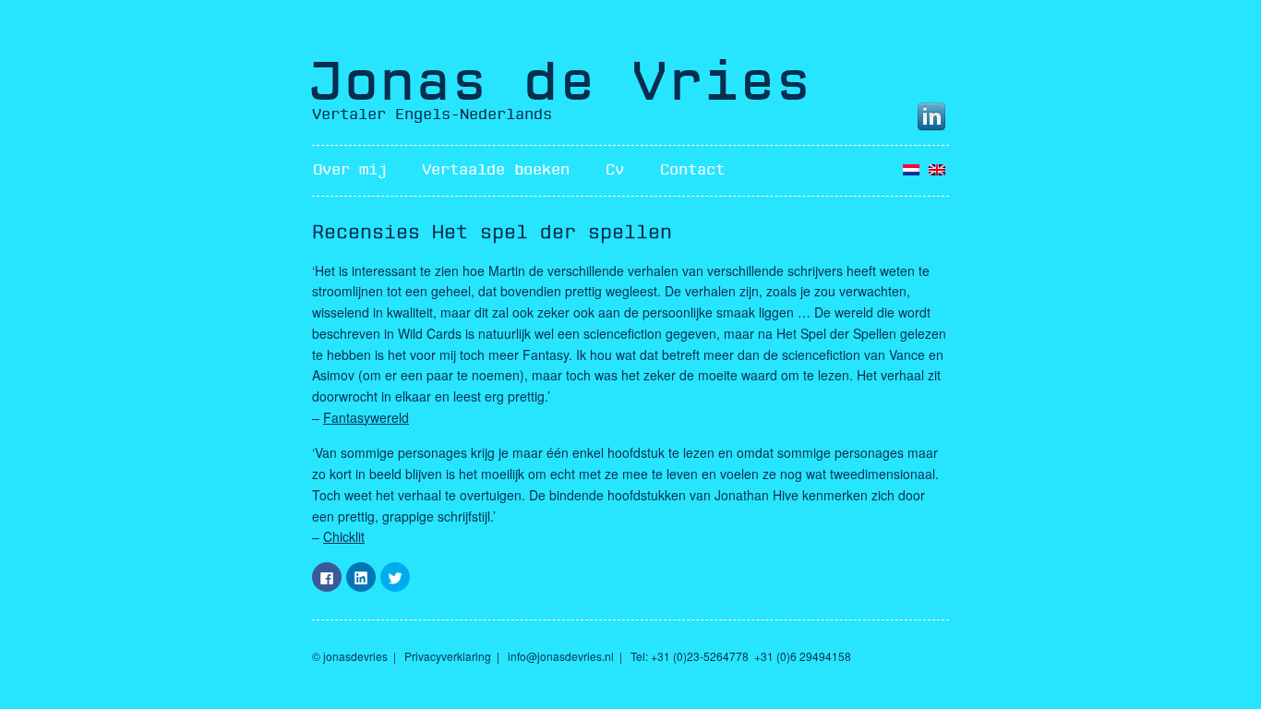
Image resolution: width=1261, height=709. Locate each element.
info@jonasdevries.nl (561, 656)
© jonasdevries (350, 656)
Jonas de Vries (559, 82)
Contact (692, 170)
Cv (615, 170)
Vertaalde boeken (496, 170)
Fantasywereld (366, 417)
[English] (937, 169)
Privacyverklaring (447, 656)
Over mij (350, 170)
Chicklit (344, 536)
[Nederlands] (911, 169)
